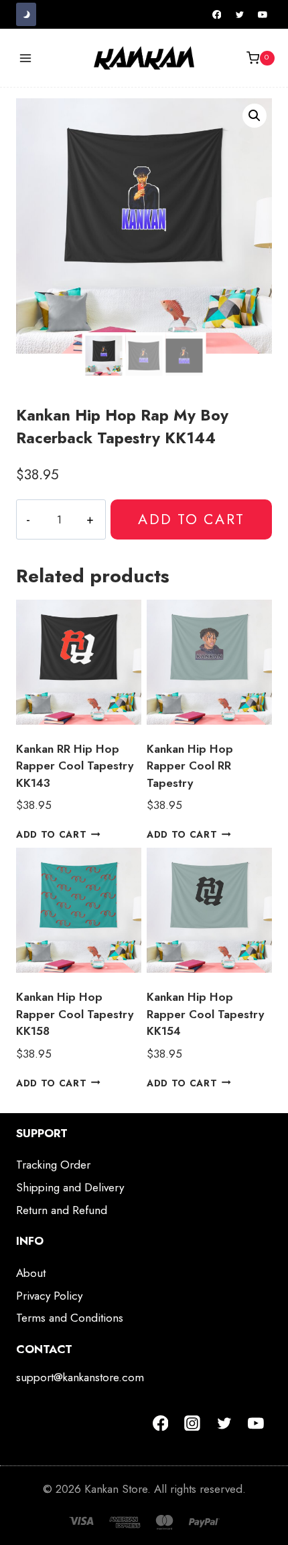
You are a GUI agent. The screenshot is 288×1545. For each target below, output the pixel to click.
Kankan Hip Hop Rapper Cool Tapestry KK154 (205, 1014)
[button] (254, 116)
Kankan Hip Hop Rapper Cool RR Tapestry (190, 766)
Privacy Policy (49, 1296)
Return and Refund (61, 1210)
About (31, 1273)
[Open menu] (25, 57)
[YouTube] (262, 14)
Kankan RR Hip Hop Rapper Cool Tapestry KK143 (74, 766)
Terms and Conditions (69, 1318)
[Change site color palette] (26, 14)
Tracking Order (53, 1165)
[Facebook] (217, 14)
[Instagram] (192, 1423)
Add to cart (191, 519)
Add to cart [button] (51, 834)
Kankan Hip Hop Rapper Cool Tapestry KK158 (74, 1014)
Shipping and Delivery (70, 1187)
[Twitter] (239, 14)
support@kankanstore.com (80, 1377)
